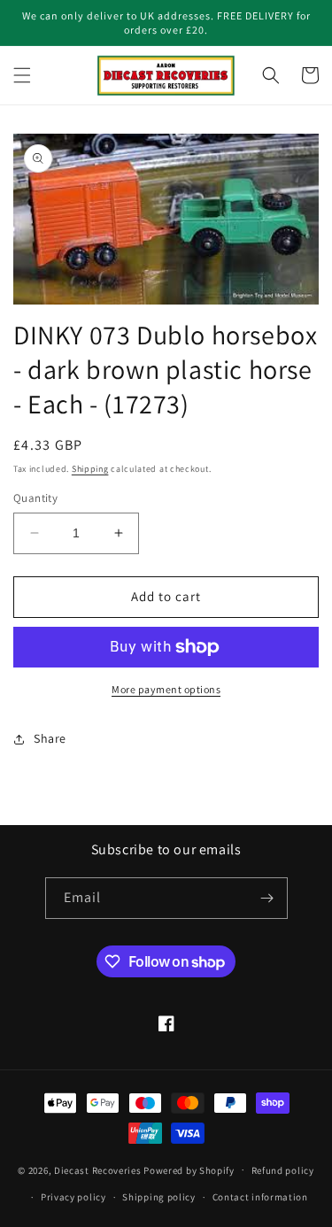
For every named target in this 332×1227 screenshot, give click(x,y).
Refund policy (282, 1170)
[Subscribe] (267, 898)
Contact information (260, 1197)
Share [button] (50, 738)
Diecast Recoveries (98, 1169)
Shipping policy (159, 1197)
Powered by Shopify (189, 1169)
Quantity (35, 497)
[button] (22, 75)
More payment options (166, 689)
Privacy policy (73, 1197)
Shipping (90, 469)
